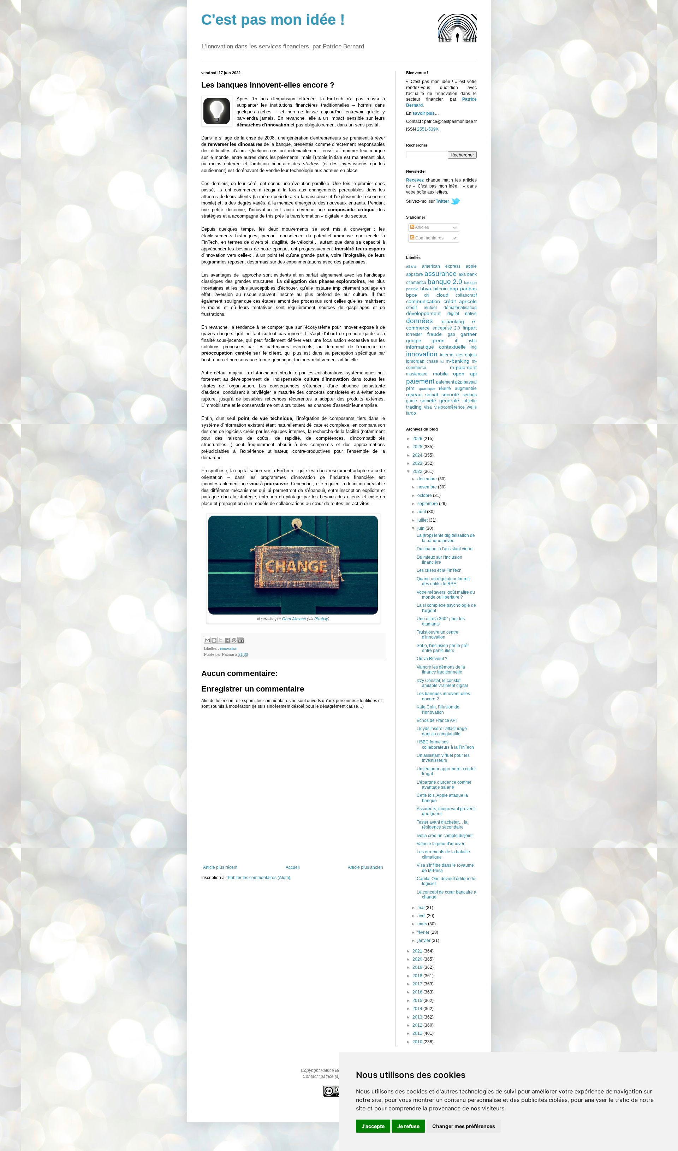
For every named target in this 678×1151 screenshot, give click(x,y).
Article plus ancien (365, 867)
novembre (427, 487)
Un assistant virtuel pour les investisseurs (443, 758)
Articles (421, 227)
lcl (442, 361)
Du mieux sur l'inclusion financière (439, 560)
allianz (411, 266)
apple (471, 266)
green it (444, 340)
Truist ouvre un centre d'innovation (437, 635)
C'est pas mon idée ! (273, 19)
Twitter (442, 201)
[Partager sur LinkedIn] (240, 640)
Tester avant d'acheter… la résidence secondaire (442, 825)
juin (421, 528)
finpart (470, 328)
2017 (417, 983)
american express (441, 266)
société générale (439, 400)
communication (423, 301)
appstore (414, 274)
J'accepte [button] (373, 1126)
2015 (417, 1000)
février (423, 932)
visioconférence (449, 407)
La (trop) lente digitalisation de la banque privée (446, 538)
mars (422, 923)
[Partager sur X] (220, 640)
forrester (414, 334)
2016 (417, 992)
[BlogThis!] (214, 640)
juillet (423, 520)
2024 (417, 455)
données (419, 321)
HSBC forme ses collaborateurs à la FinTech (445, 744)
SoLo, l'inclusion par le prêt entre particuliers (443, 648)
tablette (470, 400)
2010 (417, 1041)
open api (465, 373)
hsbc (472, 340)
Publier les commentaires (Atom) (259, 877)
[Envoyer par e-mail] (207, 640)
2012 (417, 1025)
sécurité (450, 394)
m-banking (457, 361)
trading (414, 407)
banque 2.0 (445, 281)
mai (421, 907)
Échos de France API (437, 720)
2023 (417, 463)
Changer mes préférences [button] (463, 1126)
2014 (417, 1008)
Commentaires (429, 238)
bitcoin (440, 288)
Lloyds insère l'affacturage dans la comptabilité (442, 731)
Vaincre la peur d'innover (440, 843)
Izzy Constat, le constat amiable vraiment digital (442, 683)
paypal (470, 382)
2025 (417, 446)
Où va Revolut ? (432, 658)
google (413, 340)
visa (428, 407)
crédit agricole (460, 301)
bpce (411, 295)
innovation (228, 648)
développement (423, 313)
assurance (440, 273)
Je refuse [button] (408, 1126)
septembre (428, 503)
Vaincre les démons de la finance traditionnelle (441, 670)
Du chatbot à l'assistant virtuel (445, 548)
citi (426, 295)
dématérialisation (460, 307)
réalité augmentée (458, 388)
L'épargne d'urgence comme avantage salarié (444, 785)
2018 (417, 975)
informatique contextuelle (436, 347)
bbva (425, 288)
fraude (434, 334)
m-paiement (463, 367)
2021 (417, 951)
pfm (410, 388)
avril (422, 915)
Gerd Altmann (294, 619)
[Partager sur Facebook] (227, 640)
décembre (427, 478)
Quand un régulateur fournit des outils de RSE (443, 581)
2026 (417, 438)
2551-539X (428, 129)
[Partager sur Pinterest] (234, 640)
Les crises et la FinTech (439, 570)
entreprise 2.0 (446, 328)
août (422, 511)
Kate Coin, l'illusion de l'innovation (438, 709)
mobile (440, 373)
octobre (425, 495)
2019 (417, 967)
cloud (442, 295)
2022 (417, 471)
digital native (462, 313)
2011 (417, 1033)
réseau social (422, 394)
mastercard (417, 374)
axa (462, 274)
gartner (468, 334)
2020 (417, 959)
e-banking (453, 321)
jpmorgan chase (422, 361)
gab (451, 334)
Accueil (293, 867)
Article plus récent (220, 867)
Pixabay (321, 619)
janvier (424, 940)
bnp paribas (463, 288)
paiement (420, 381)
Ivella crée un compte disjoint (444, 835)
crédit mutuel (421, 307)
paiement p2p (449, 382)
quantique (427, 388)
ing (474, 347)
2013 (417, 1017)
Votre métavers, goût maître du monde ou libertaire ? (446, 595)
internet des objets (458, 354)
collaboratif (466, 295)
